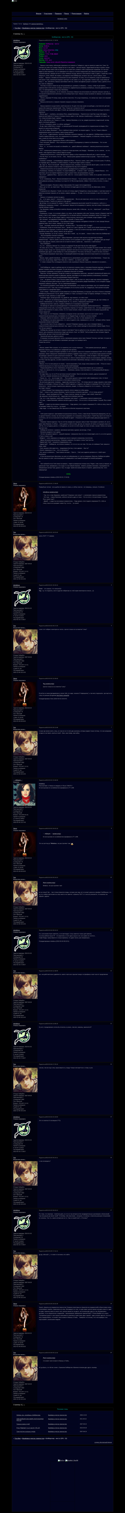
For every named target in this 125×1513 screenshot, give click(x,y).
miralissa (16, 40)
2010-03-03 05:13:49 (52, 727)
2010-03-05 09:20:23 (52, 1210)
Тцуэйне (18, 28)
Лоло (15, 483)
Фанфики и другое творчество (33, 28)
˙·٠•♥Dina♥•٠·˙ (18, 780)
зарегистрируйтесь (37, 24)
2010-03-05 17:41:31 (52, 1251)
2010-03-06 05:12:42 (52, 1352)
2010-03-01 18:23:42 (52, 532)
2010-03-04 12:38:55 (52, 971)
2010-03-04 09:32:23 (52, 930)
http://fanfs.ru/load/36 (63, 695)
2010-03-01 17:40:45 (52, 483)
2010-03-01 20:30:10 (52, 585)
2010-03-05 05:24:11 (52, 1157)
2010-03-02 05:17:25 (52, 625)
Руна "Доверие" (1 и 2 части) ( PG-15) (28, 1428)
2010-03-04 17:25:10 (52, 1064)
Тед (14, 532)
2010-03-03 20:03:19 (52, 828)
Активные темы (62, 18)
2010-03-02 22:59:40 (52, 678)
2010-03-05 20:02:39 (52, 1303)
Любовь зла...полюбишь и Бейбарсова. (28, 1415)
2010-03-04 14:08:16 (52, 1023)
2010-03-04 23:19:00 (52, 1117)
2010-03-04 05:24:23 (52, 877)
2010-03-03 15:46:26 (52, 780)
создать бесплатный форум (103, 1442)
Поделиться (42, 40)
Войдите (25, 24)
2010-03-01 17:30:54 (52, 40)
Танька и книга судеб (23, 1424)
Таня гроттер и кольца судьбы (25, 1431)
